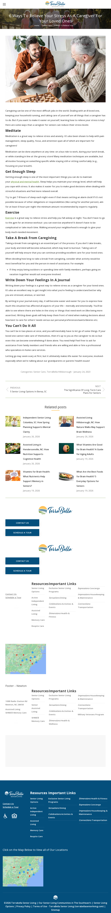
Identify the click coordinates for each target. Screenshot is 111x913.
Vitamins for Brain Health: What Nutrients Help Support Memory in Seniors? (36, 478)
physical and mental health (25, 181)
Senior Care (39, 371)
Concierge (89, 588)
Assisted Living (36, 612)
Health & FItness (59, 615)
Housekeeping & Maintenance (91, 596)
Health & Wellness (59, 722)
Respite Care (38, 626)
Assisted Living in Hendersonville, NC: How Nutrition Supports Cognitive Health (36, 451)
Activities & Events (61, 605)
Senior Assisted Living (36, 708)
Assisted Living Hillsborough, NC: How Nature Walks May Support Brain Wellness (90, 424)
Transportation (85, 605)
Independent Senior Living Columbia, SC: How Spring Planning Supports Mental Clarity (37, 424)
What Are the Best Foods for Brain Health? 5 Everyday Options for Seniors (89, 478)
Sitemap (55, 909)
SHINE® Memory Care (38, 719)
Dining (57, 597)
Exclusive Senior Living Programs (60, 590)
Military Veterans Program (91, 714)
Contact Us (11, 594)
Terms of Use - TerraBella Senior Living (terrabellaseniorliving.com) (68, 906)
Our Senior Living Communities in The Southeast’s (65, 902)
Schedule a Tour (13, 597)
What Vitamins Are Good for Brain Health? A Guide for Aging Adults (89, 449)
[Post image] (12, 421)
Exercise (9, 217)
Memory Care (38, 620)
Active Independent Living (38, 601)
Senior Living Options (38, 590)
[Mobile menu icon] (4, 4)
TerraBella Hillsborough (59, 371)
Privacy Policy (23, 906)
